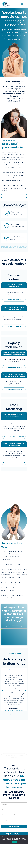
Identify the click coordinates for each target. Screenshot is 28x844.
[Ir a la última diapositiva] (2, 690)
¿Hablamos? (14, 625)
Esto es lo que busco (14, 299)
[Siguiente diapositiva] (25, 690)
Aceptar (14, 841)
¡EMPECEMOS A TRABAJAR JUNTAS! (14, 756)
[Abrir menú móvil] (22, 4)
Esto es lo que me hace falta (14, 436)
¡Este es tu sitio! (14, 40)
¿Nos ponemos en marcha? (14, 196)
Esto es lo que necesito (14, 367)
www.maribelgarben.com (14, 710)
